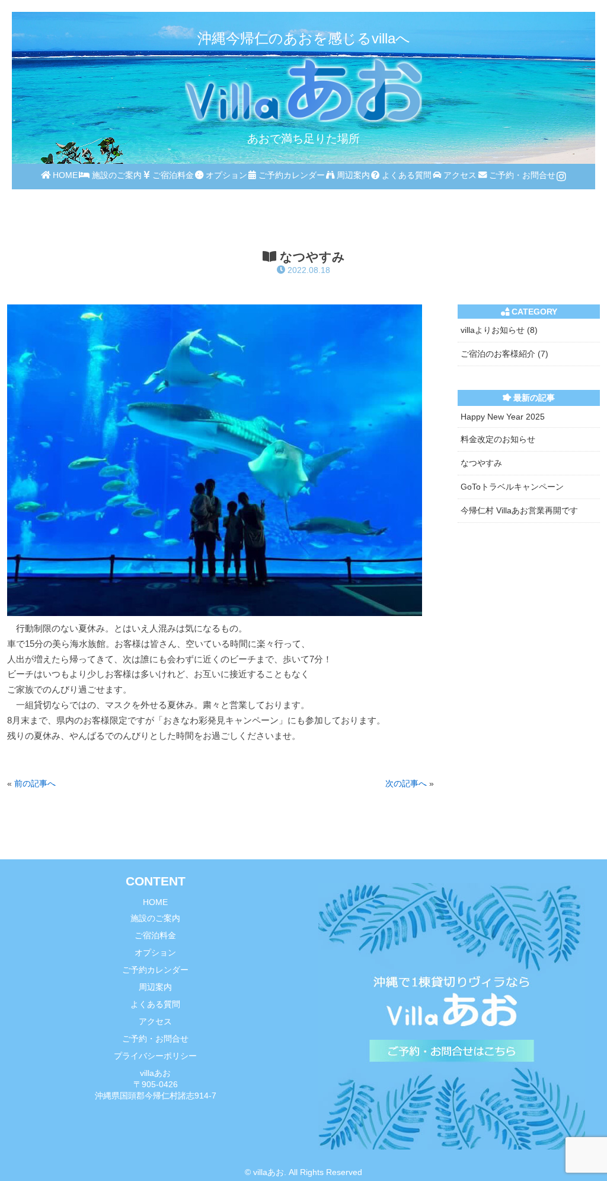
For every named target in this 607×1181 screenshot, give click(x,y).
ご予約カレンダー (290, 175)
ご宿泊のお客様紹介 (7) (504, 353)
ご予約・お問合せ (521, 175)
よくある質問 (405, 175)
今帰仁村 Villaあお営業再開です (519, 510)
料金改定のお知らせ (498, 439)
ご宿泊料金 (172, 175)
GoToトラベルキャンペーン (512, 486)
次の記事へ (406, 783)
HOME (64, 175)
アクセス (459, 175)
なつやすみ (481, 463)
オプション (225, 175)
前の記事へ (35, 783)
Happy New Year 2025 (503, 416)
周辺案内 (352, 175)
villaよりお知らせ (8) (499, 330)
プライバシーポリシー (155, 1056)
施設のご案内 (116, 175)
